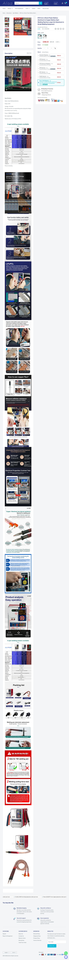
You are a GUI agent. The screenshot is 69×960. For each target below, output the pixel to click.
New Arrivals (46, 8)
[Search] (40, 3)
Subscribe (51, 945)
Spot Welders (15, 13)
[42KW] (40, 36)
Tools (27, 8)
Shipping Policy (37, 936)
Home (4, 8)
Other (39, 8)
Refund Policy (36, 933)
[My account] (62, 3)
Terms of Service (37, 940)
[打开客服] (66, 957)
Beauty (9, 8)
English (6, 952)
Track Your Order (22, 942)
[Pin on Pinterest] (58, 29)
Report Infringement (7, 936)
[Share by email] (63, 29)
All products (9, 13)
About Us (21, 933)
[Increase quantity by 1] (51, 48)
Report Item (29, 53)
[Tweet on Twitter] (61, 29)
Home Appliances (19, 8)
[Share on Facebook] (56, 29)
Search (4, 933)
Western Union (22, 938)
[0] (65, 3)
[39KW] (45, 36)
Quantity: (40, 48)
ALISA (39, 28)
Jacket (33, 8)
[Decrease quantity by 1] (44, 48)
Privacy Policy (36, 938)
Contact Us (21, 936)
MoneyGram (21, 940)
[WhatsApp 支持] (66, 953)
